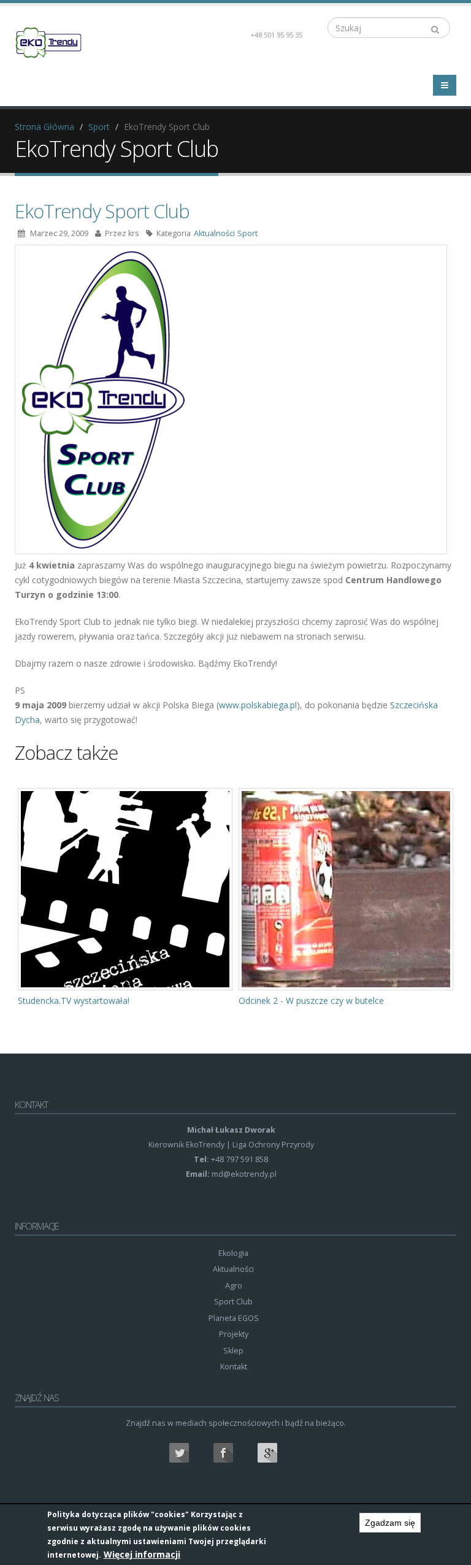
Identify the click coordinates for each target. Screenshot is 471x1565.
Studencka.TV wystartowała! (73, 1000)
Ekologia (233, 1253)
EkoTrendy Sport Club (102, 211)
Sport (99, 126)
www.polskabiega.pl (258, 705)
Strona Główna (44, 126)
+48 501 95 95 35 (276, 34)
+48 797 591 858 (238, 1159)
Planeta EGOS (234, 1318)
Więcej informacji (142, 1554)
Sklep (233, 1350)
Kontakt (233, 1366)
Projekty (233, 1334)
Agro (233, 1285)
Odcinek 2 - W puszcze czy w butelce (311, 1000)
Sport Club (233, 1301)
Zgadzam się (390, 1523)
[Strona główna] (56, 41)
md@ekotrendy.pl (244, 1174)
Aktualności (214, 233)
